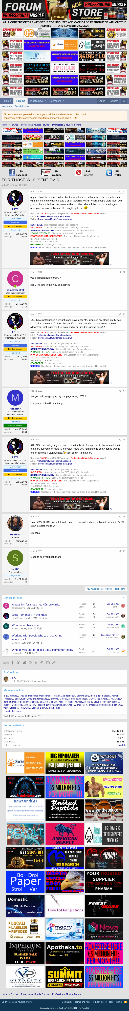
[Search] (124, 101)
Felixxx (56, 696)
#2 (124, 272)
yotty (6, 708)
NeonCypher (18, 618)
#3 (124, 314)
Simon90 (63, 699)
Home (7, 100)
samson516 (81, 699)
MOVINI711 (94, 699)
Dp (34, 699)
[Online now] (15, 206)
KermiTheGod (112, 638)
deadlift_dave (44, 705)
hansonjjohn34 (59, 705)
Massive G (82, 705)
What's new (36, 100)
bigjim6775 (117, 705)
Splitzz (116, 652)
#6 (124, 516)
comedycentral (18, 608)
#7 (124, 551)
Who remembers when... (27, 625)
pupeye (7, 705)
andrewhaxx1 (82, 696)
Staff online (11, 672)
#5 (124, 440)
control (116, 607)
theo (93, 696)
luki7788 (44, 702)
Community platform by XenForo (64, 1008)
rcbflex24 (70, 696)
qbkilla (35, 702)
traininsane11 (113, 702)
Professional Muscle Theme (18, 1002)
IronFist (7, 702)
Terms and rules (83, 1002)
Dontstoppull (18, 705)
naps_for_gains (66, 702)
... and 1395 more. (12, 711)
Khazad (23, 696)
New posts (7, 106)
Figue (72, 699)
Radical (15, 628)
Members (55, 100)
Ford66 (121, 745)
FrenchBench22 (111, 617)
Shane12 (71, 705)
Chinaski (16, 643)
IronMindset (105, 705)
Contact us (67, 1002)
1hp (63, 696)
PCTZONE (25, 708)
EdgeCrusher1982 (23, 699)
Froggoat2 (8, 699)
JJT (111, 699)
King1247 (118, 699)
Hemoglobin (17, 653)
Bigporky (14, 708)
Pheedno (93, 705)
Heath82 (14, 696)
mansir (115, 696)
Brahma (54, 699)
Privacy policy (100, 1002)
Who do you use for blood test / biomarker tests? (42, 649)
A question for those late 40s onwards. (36, 604)
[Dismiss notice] (124, 114)
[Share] (120, 192)
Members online (14, 690)
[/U (111, 265)
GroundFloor (99, 702)
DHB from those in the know (29, 614)
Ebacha (35, 708)
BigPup (43, 708)
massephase (45, 696)
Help (111, 1002)
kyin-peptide (54, 708)
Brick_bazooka (103, 696)
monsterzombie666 (21, 702)
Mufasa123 (80, 702)
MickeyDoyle (113, 627)
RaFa (89, 702)
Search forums (22, 106)
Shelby (104, 699)
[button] (45, 101)
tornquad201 (43, 699)
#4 (124, 391)
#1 (124, 191)
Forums (20, 100)
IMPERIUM (30, 705)
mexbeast (33, 696)
